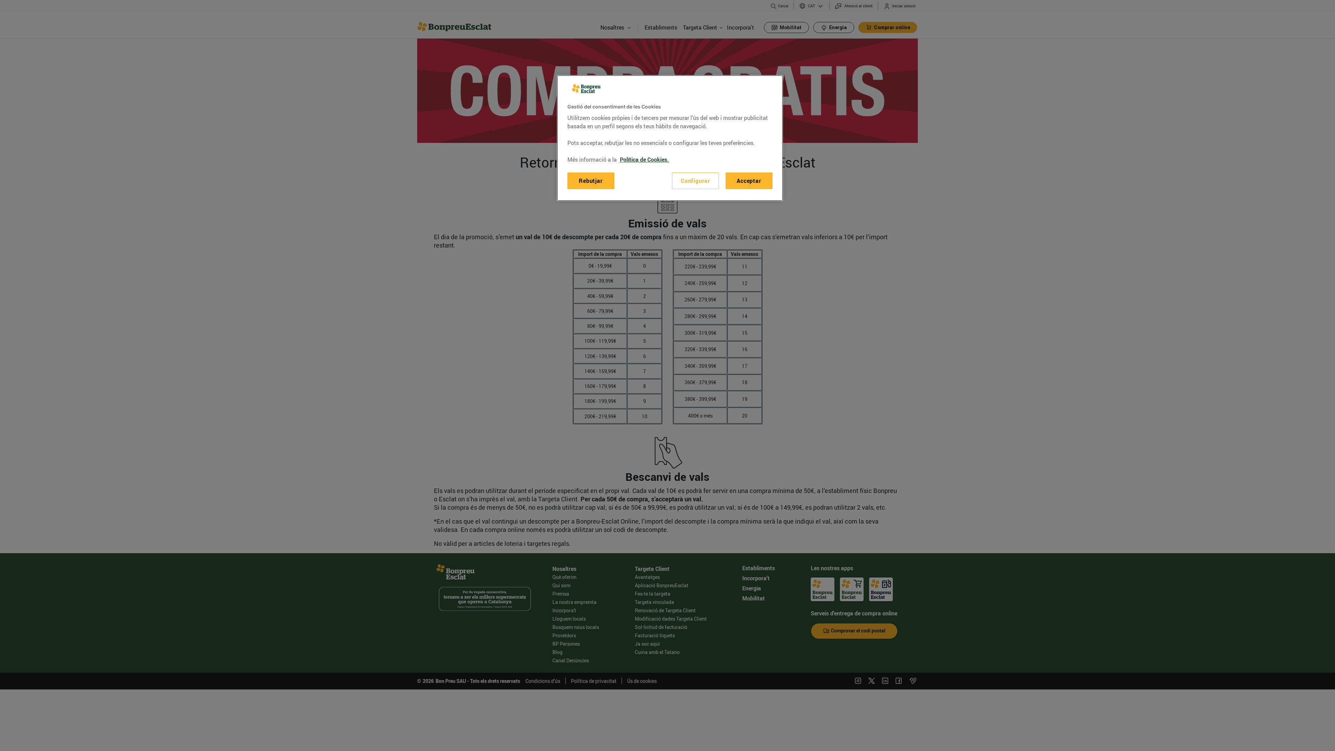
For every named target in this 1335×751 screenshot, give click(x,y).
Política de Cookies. (644, 159)
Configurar (695, 181)
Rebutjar (590, 181)
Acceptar (749, 181)
